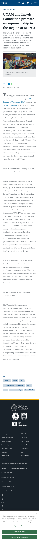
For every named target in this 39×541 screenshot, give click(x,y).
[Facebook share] (4, 83)
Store (22, 452)
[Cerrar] (36, 513)
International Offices (8, 491)
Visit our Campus (26, 445)
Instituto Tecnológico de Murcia (14, 385)
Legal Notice (5, 456)
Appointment (25, 456)
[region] (19, 525)
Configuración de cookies (19, 526)
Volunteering (5, 445)
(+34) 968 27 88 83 (9, 486)
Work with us (25, 441)
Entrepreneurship (16, 390)
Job (6, 390)
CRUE (29, 385)
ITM (22, 381)
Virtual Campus (6, 441)
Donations (24, 437)
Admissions (24, 434)
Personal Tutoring (7, 448)
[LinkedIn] (9, 83)
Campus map (25, 448)
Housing (4, 434)
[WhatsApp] (12, 83)
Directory (4, 452)
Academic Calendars (7, 437)
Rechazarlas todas (19, 531)
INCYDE (7, 381)
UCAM (15, 381)
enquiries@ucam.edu (8, 477)
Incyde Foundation (10, 105)
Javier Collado (29, 390)
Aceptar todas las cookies (20, 537)
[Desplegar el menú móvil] (35, 3)
